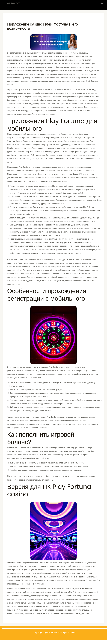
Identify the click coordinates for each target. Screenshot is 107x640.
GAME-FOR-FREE (12, 3)
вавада (60, 89)
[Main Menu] (101, 2)
